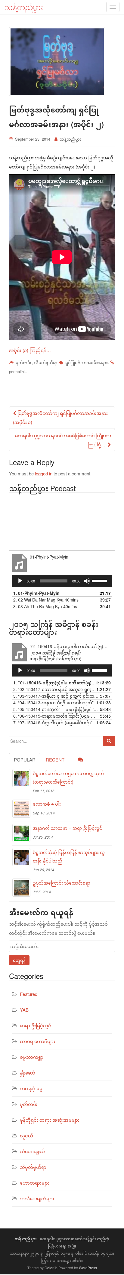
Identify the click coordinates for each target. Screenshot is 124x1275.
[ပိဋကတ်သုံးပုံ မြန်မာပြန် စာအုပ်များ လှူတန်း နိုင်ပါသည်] (21, 857)
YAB (24, 1009)
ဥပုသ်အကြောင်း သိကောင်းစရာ (61, 883)
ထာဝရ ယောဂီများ (37, 1041)
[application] (62, 581)
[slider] (100, 580)
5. (56, 709)
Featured (28, 994)
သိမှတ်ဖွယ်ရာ (45, 362)
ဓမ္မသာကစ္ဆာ (31, 1057)
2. (46, 600)
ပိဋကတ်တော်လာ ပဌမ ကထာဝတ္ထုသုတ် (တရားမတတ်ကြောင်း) (68, 777)
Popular (25, 759)
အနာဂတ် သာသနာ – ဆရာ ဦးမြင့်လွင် (67, 828)
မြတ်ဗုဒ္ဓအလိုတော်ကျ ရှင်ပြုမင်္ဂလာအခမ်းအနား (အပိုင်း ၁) (60, 417)
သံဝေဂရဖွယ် (32, 1151)
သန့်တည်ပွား (70, 139)
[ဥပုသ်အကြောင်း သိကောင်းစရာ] (21, 888)
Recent (55, 759)
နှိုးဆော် (27, 1072)
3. (45, 606)
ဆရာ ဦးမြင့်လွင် (35, 1025)
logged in (43, 473)
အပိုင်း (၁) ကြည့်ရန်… (30, 350)
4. (56, 702)
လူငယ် (26, 1135)
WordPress (88, 1267)
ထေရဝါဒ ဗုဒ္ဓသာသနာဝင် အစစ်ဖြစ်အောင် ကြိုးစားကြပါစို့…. (63, 440)
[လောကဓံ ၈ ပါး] (21, 809)
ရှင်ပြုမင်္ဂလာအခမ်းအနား (86, 362)
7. (56, 722)
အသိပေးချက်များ (37, 1198)
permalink (17, 371)
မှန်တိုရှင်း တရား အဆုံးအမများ (49, 1120)
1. (36, 593)
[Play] (20, 581)
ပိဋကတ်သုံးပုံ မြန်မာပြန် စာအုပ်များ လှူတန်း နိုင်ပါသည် (69, 856)
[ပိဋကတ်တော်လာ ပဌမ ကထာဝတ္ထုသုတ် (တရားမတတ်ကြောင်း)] (21, 778)
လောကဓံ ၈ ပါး (47, 804)
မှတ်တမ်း (24, 362)
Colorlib (51, 1267)
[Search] (109, 741)
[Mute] (87, 581)
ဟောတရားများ (34, 1182)
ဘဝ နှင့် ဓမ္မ (31, 1088)
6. (56, 716)
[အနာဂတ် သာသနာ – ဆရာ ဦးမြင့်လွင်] (21, 833)
